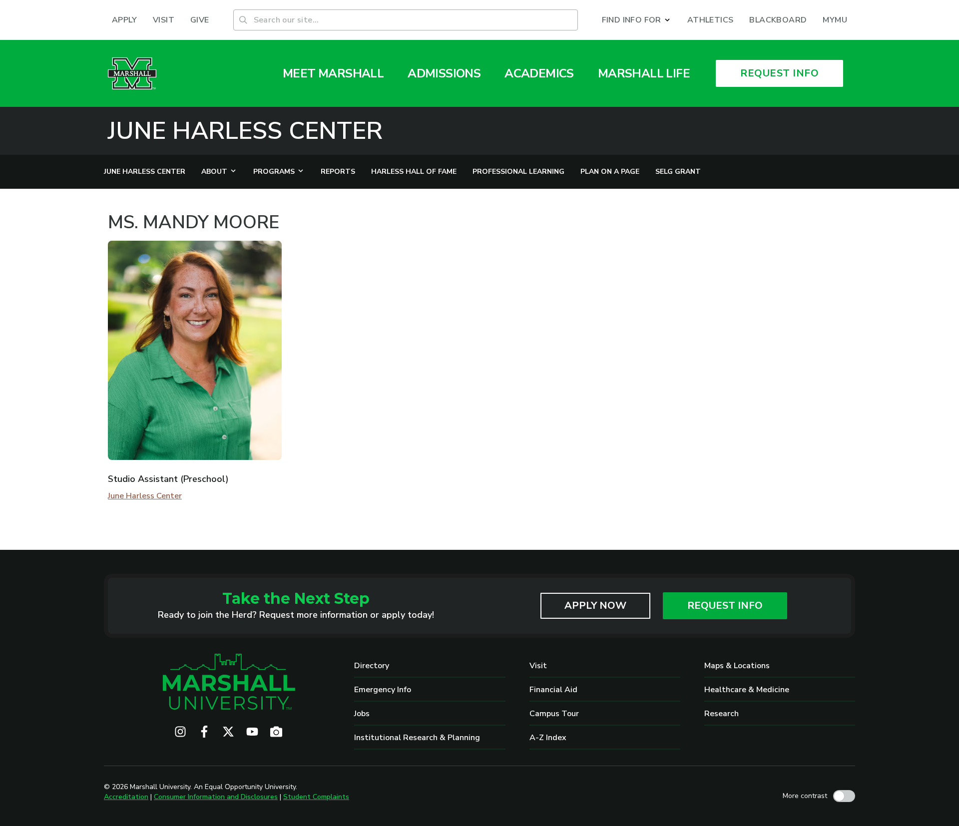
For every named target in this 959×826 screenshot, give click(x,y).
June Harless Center (245, 131)
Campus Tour (554, 713)
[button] (636, 20)
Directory (371, 665)
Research (721, 713)
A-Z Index (547, 737)
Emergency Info (382, 689)
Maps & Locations (737, 665)
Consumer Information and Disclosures (216, 797)
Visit (538, 665)
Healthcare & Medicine (746, 689)
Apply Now (595, 605)
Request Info (725, 605)
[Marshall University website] (132, 73)
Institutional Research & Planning (417, 737)
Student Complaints (316, 797)
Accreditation (126, 797)
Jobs (362, 713)
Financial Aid (553, 689)
